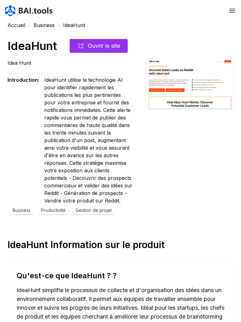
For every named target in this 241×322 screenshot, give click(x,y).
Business (44, 25)
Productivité (53, 210)
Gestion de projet (94, 210)
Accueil (16, 25)
